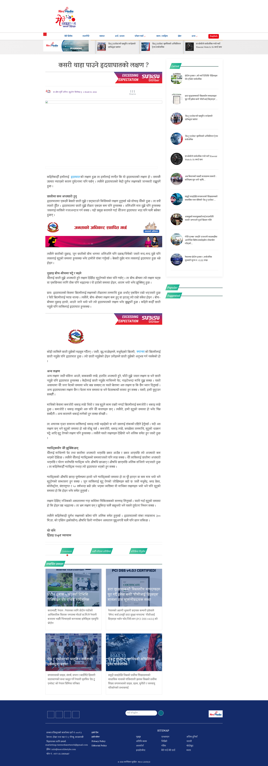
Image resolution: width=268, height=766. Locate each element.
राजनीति (86, 36)
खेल (179, 36)
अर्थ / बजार (119, 36)
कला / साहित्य (162, 36)
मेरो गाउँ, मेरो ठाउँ (168, 750)
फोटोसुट (189, 746)
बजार (188, 750)
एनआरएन (165, 737)
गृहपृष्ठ (138, 737)
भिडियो (164, 741)
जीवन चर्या (139, 36)
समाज (102, 36)
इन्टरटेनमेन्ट (140, 750)
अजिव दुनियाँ (192, 737)
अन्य (193, 36)
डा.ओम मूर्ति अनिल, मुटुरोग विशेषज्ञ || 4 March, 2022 (75, 92)
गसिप (163, 746)
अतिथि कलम (141, 741)
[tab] (67, 551)
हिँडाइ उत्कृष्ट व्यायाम (59, 535)
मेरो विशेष (68, 36)
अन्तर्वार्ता (140, 746)
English (213, 36)
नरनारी (189, 741)
